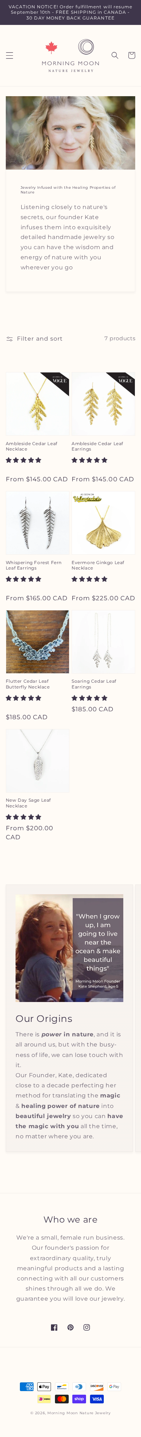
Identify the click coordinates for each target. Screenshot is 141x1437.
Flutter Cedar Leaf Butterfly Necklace (28, 684)
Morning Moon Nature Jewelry (79, 1413)
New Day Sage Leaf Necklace (28, 803)
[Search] (114, 55)
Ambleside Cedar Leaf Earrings (97, 446)
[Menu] (9, 55)
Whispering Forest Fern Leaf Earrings (34, 565)
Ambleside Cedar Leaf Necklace (31, 446)
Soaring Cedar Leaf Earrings (94, 684)
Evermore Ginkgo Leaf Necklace (98, 565)
